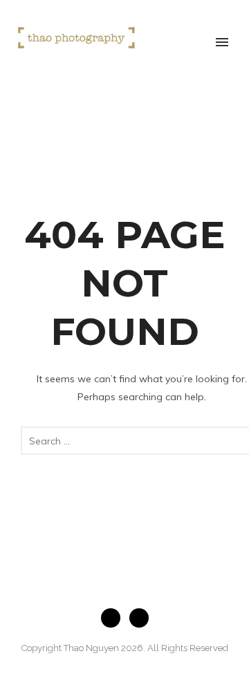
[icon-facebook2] (114, 618)
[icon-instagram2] (139, 618)
